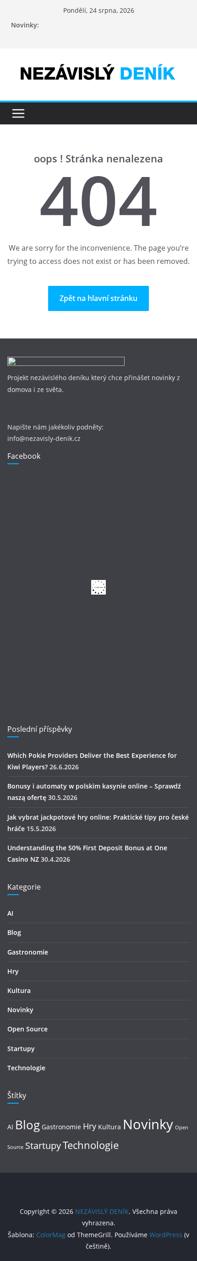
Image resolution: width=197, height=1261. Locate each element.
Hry (13, 971)
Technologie (26, 1067)
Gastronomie (27, 952)
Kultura (19, 990)
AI (10, 913)
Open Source (27, 1029)
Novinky (20, 1009)
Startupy (21, 1048)
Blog (14, 932)
